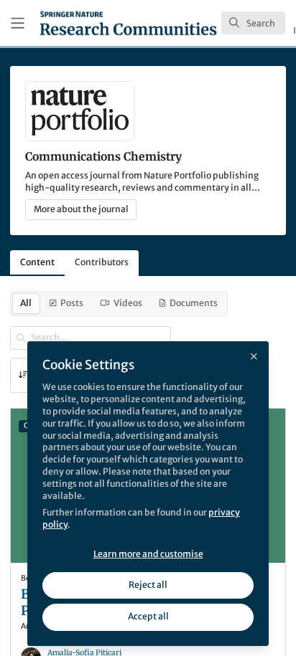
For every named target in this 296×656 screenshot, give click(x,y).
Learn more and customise (148, 553)
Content (37, 262)
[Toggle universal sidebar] (17, 23)
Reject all (148, 584)
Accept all (148, 616)
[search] (253, 22)
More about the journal (81, 209)
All (26, 303)
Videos (128, 303)
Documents (194, 303)
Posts (71, 303)
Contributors (102, 262)
